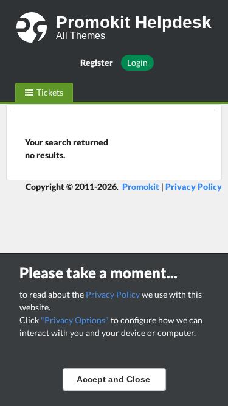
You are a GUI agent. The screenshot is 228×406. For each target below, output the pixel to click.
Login (137, 62)
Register (96, 62)
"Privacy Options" (75, 320)
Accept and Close (113, 379)
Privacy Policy (113, 294)
